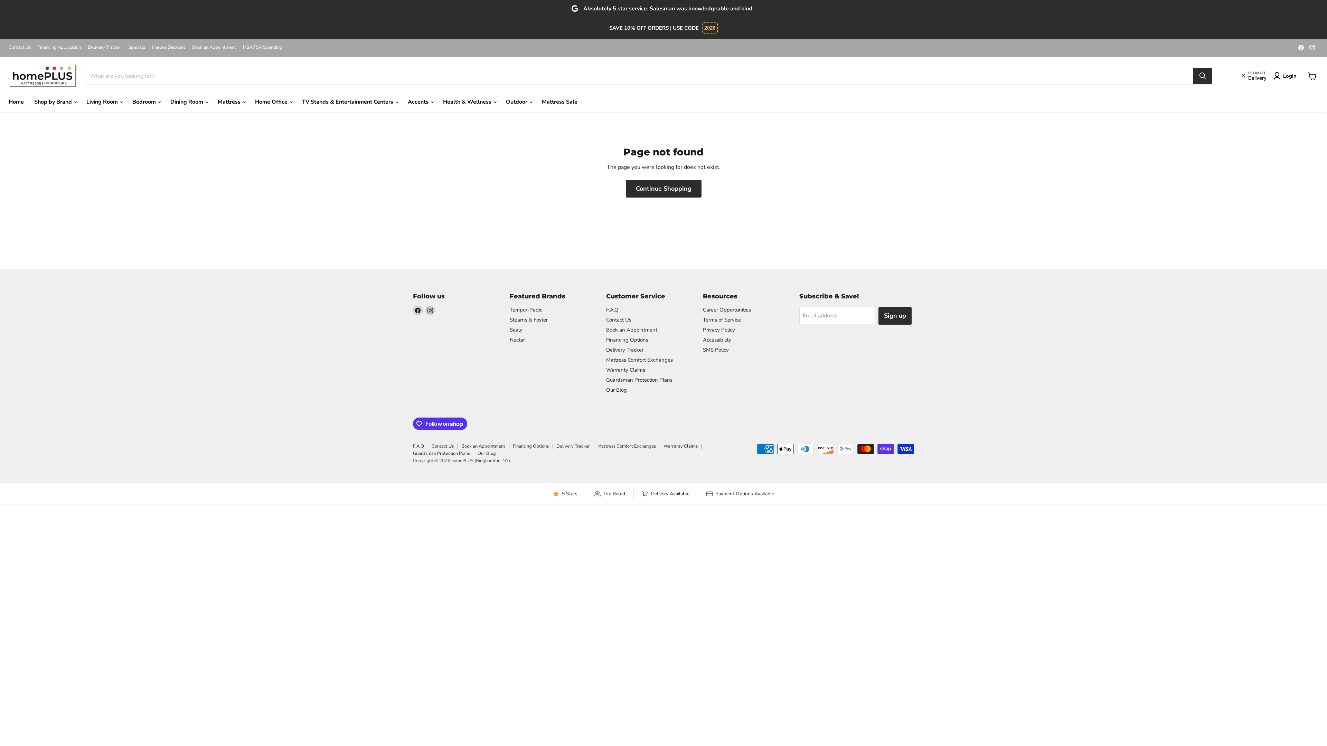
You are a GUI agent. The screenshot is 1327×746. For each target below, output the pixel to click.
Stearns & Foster (529, 319)
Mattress (230, 102)
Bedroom (144, 102)
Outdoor (517, 102)
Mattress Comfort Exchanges (639, 359)
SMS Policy (716, 349)
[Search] (1202, 76)
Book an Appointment (214, 47)
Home (16, 102)
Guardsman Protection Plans (639, 379)
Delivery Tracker (104, 47)
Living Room (102, 102)
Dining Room (187, 102)
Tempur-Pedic (526, 309)
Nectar (517, 339)
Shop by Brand (53, 102)
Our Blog (616, 389)
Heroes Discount (168, 47)
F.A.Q (612, 309)
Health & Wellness (468, 102)
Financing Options (627, 339)
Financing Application (59, 47)
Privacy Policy (719, 329)
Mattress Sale (559, 102)
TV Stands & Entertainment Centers (348, 102)
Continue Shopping (663, 188)
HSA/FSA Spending (262, 47)
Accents (419, 102)
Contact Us (20, 47)
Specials (136, 47)
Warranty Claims (625, 369)
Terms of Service (722, 319)
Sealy (516, 329)
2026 (709, 28)
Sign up (895, 316)
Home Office (272, 102)
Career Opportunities (727, 309)
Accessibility (717, 339)
